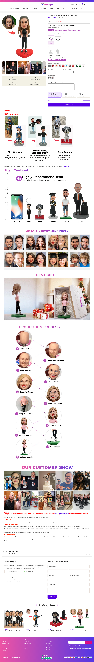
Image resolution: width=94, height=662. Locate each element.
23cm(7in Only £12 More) (75, 30)
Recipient (44, 8)
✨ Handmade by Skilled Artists (16, 0)
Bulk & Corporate (72, 8)
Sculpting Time (56, 91)
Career (51, 8)
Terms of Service (5, 646)
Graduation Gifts (14, 8)
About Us (4, 641)
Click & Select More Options (56, 59)
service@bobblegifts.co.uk (13, 571)
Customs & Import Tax (7, 645)
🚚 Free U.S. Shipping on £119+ (52, 0)
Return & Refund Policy (29, 645)
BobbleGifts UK (16, 657)
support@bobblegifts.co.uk (62, 513)
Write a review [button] (87, 554)
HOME (3, 11)
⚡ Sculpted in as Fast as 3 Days (34, 0)
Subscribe (88, 642)
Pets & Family (60, 8)
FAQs (25, 648)
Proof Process (27, 646)
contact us (66, 166)
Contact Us (26, 641)
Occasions (35, 8)
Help (82, 8)
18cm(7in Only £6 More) (61, 30)
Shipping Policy (27, 643)
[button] (54, 17)
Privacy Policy (5, 648)
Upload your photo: (52, 46)
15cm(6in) (51, 30)
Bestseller (25, 8)
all (7, 11)
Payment (4, 650)
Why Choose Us (5, 643)
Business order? (86, 100)
